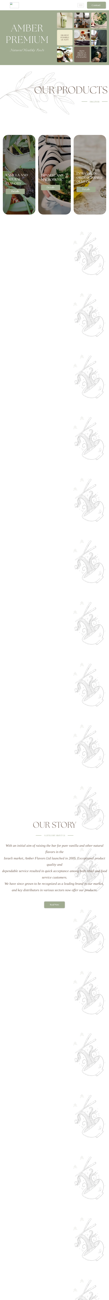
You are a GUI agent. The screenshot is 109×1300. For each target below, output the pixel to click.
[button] (15, 191)
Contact (96, 5)
